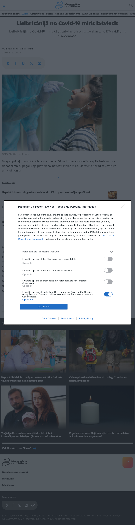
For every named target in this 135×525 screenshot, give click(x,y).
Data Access (67, 318)
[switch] (108, 259)
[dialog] (67, 263)
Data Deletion (49, 318)
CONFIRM (44, 306)
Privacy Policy (86, 318)
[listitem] (67, 251)
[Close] (124, 207)
